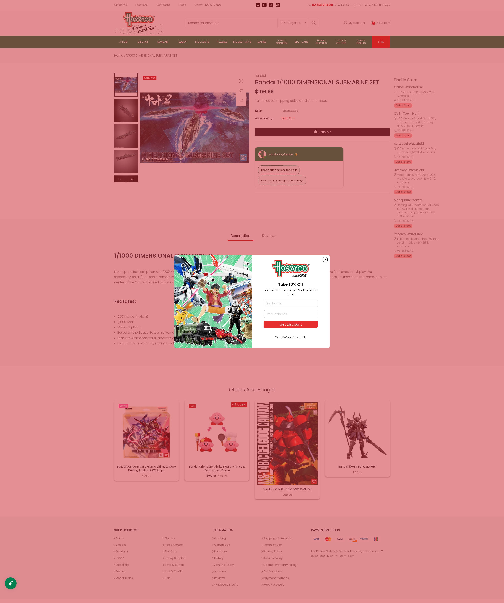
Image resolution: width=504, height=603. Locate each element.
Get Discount (291, 324)
